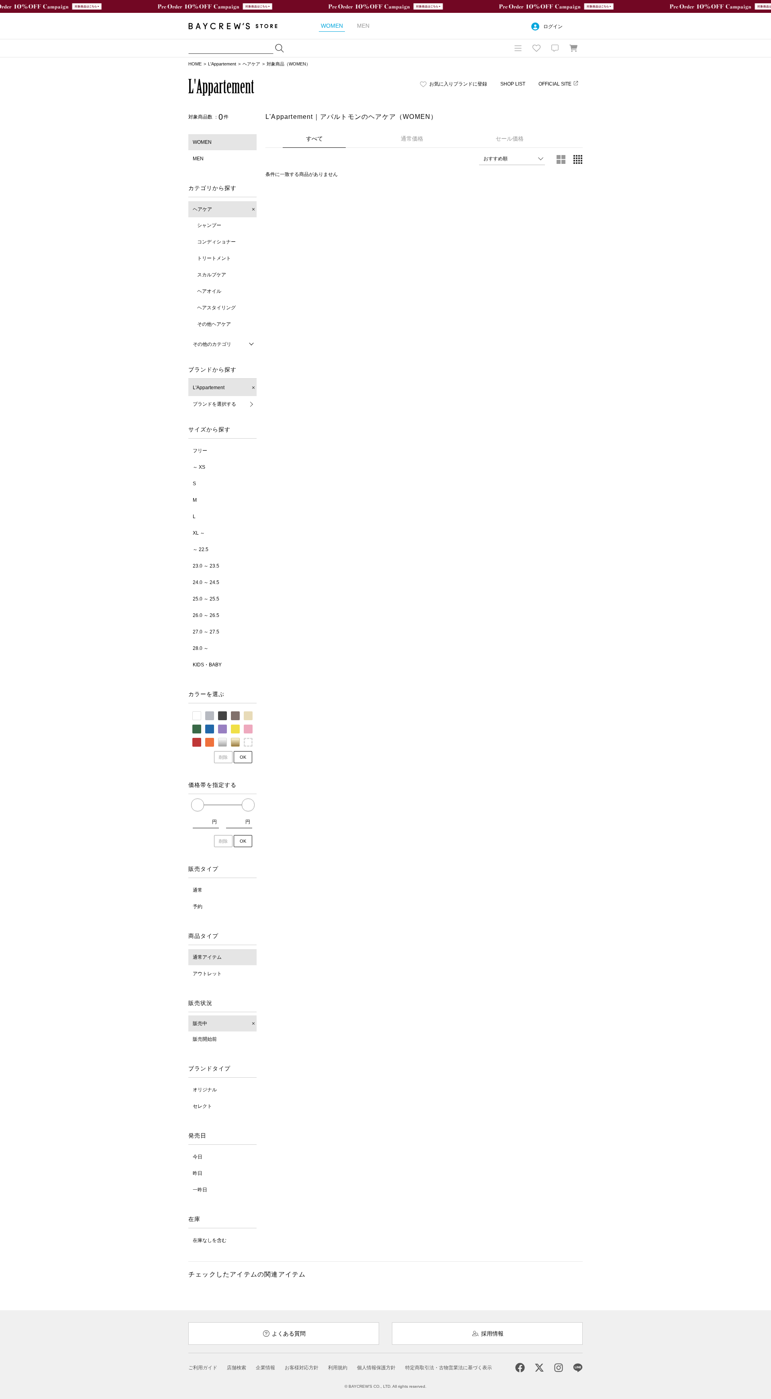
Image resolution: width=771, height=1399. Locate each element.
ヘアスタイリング (216, 307)
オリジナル (205, 1090)
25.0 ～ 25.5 (206, 599)
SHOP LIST (512, 84)
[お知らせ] (555, 48)
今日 (197, 1157)
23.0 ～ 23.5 (206, 566)
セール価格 (510, 138)
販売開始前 (205, 1039)
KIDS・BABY (207, 665)
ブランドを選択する (214, 404)
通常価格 (412, 138)
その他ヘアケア (214, 324)
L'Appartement (222, 63)
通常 (197, 890)
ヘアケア (251, 63)
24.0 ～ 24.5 (206, 582)
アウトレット (207, 973)
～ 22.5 (200, 549)
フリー (200, 450)
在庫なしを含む (209, 1240)
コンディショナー (216, 242)
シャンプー (209, 225)
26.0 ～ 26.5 (206, 615)
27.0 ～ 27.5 (206, 632)
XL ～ (199, 533)
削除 (223, 757)
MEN (198, 158)
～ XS (199, 467)
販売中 (200, 1023)
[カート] (573, 48)
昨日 (197, 1173)
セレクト (202, 1106)
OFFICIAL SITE (554, 84)
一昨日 (200, 1190)
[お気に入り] (536, 48)
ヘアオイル (209, 291)
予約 (197, 906)
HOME (195, 63)
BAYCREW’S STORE (238, 26)
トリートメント (214, 258)
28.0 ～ (200, 648)
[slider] (197, 805)
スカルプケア (211, 275)
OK (243, 757)
